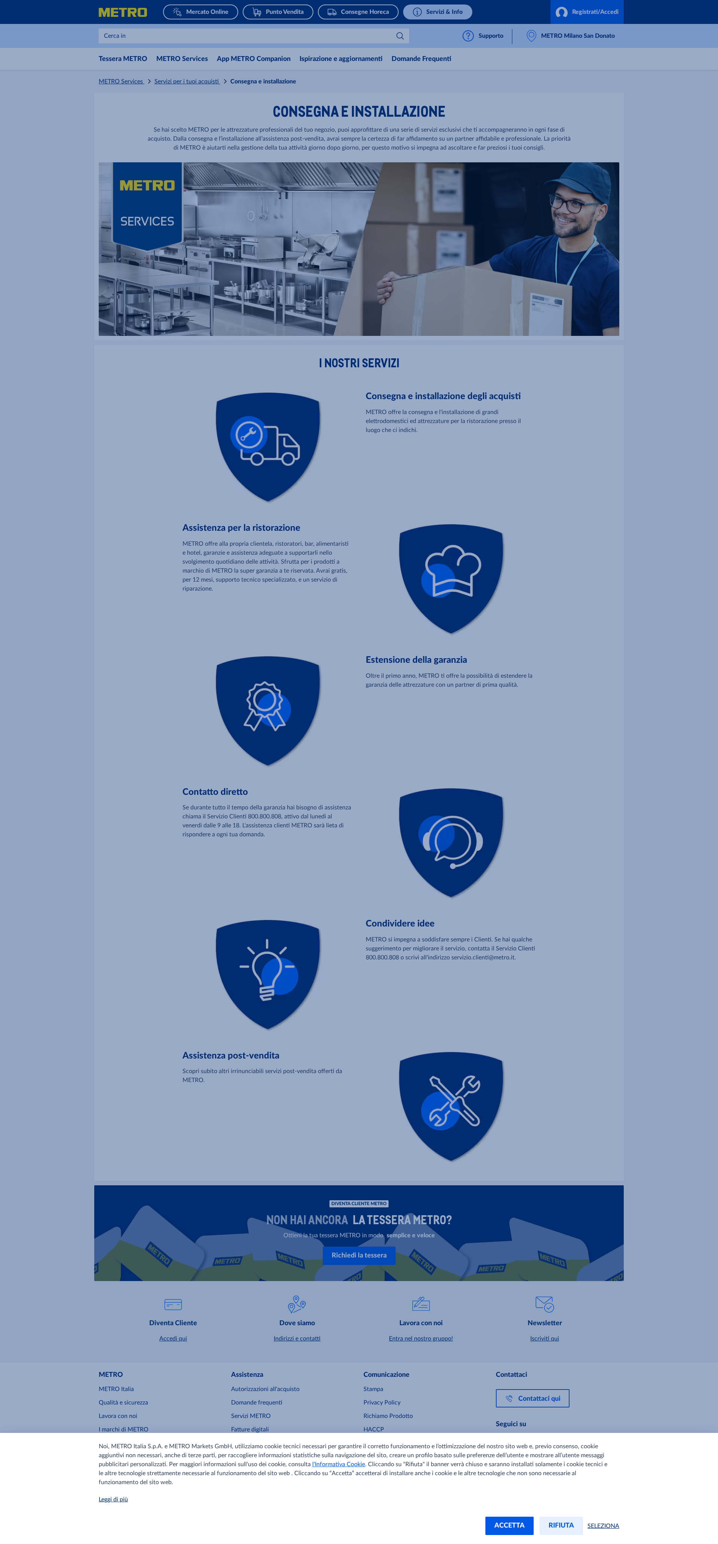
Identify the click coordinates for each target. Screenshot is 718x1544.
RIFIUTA (561, 1525)
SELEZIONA (603, 1526)
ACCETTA (509, 1525)
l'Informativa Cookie (338, 1464)
